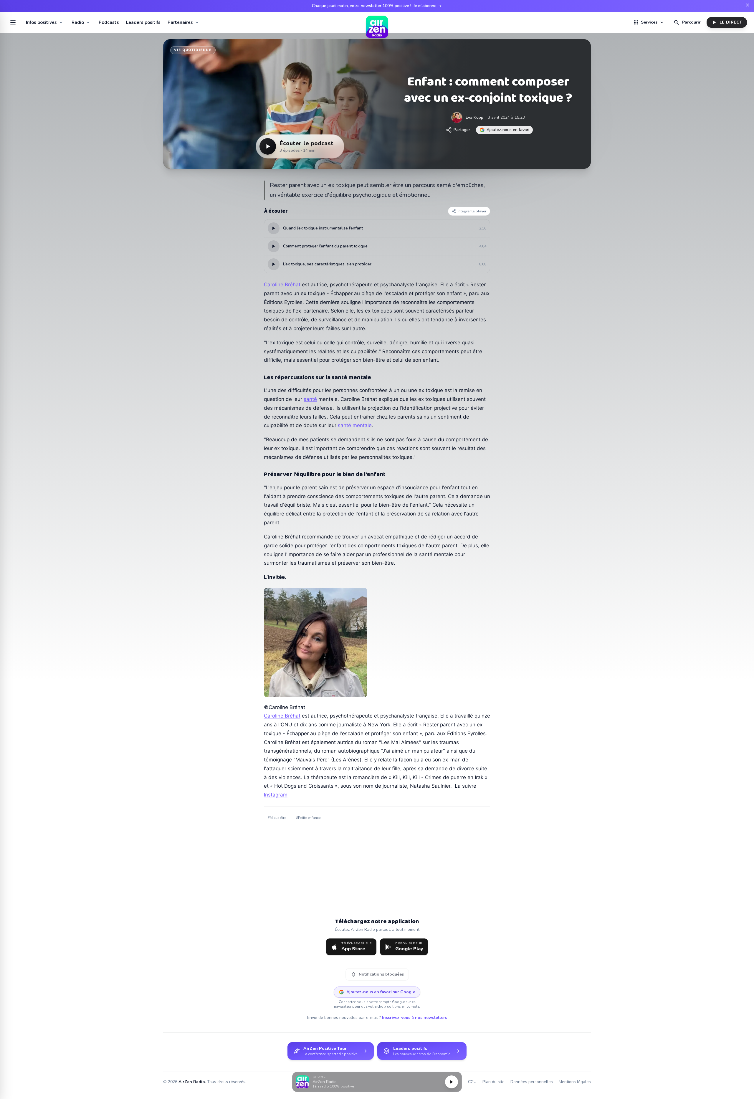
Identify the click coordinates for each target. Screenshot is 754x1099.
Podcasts (109, 22)
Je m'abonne (428, 6)
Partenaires (180, 22)
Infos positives (41, 22)
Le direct (726, 22)
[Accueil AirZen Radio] (377, 22)
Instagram (275, 795)
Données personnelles (531, 1082)
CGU (472, 1082)
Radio (78, 22)
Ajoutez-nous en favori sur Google (380, 992)
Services (648, 22)
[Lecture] (451, 1081)
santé (310, 399)
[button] (377, 1082)
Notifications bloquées (377, 974)
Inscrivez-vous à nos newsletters (414, 1017)
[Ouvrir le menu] (13, 22)
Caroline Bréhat (282, 284)
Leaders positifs (143, 22)
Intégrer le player (472, 211)
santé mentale (355, 425)
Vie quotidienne (193, 50)
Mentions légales (575, 1082)
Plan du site (493, 1082)
